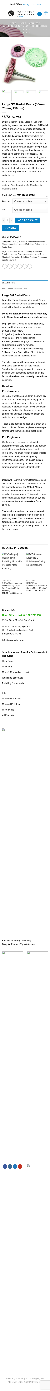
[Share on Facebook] (9, 266)
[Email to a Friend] (19, 266)
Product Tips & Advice (23, 944)
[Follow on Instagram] (10, 1166)
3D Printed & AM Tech (16, 251)
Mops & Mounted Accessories (33, 241)
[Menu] (3, 13)
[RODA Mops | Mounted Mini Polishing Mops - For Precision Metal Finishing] (13, 565)
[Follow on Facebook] (5, 1166)
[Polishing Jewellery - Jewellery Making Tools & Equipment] (21, 14)
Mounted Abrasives (10, 244)
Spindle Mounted (9, 260)
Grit (3, 210)
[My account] (39, 14)
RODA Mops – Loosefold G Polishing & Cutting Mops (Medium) (36, 585)
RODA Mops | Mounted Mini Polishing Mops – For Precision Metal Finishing (12, 587)
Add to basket (28, 220)
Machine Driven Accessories (22, 254)
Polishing (25, 257)
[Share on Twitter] (14, 266)
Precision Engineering (38, 257)
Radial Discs (7, 247)
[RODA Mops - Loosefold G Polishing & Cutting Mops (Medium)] (37, 565)
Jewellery (5, 254)
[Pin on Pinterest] (24, 266)
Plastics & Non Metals (11, 257)
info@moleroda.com (12, 640)
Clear (45, 197)
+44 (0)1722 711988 (32, 4)
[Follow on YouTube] (20, 1166)
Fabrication (37, 251)
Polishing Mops (41, 244)
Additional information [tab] (14, 288)
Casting (29, 251)
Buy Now (10, 228)
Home (13, 23)
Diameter (6, 201)
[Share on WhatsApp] (4, 266)
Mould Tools (39, 254)
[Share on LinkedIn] (29, 266)
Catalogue (16, 241)
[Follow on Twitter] (15, 1166)
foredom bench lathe (23, 307)
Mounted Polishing (35, 26)
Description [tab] (8, 283)
